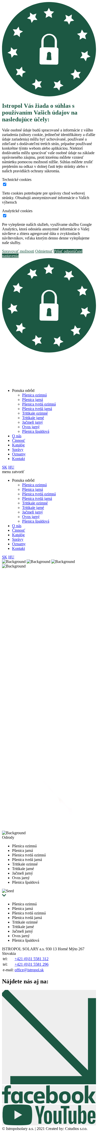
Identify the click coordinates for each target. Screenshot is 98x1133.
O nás (16, 436)
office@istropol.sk (29, 970)
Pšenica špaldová (35, 431)
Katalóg (18, 445)
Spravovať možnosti (18, 251)
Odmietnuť (44, 251)
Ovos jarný (31, 427)
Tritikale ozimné (35, 413)
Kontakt (18, 458)
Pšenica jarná (32, 399)
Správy (17, 449)
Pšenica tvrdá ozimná (39, 404)
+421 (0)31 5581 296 (31, 964)
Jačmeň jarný (32, 422)
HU (11, 467)
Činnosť (18, 440)
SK (4, 467)
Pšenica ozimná (34, 395)
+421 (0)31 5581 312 (31, 959)
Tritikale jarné (33, 418)
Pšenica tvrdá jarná (37, 409)
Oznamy (19, 454)
